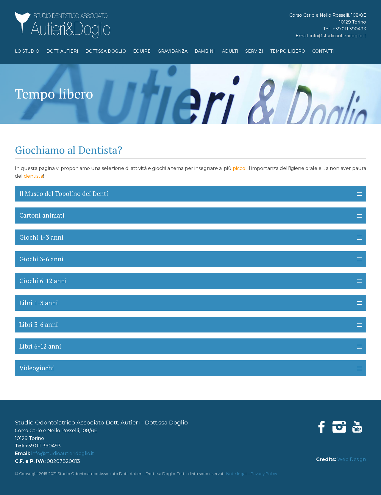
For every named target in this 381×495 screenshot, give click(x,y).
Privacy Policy (264, 473)
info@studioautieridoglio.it (338, 35)
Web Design (351, 459)
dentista (33, 176)
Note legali (236, 473)
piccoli (240, 168)
